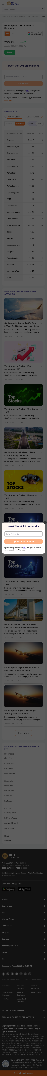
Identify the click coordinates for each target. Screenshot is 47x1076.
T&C (24, 548)
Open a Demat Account (23, 541)
